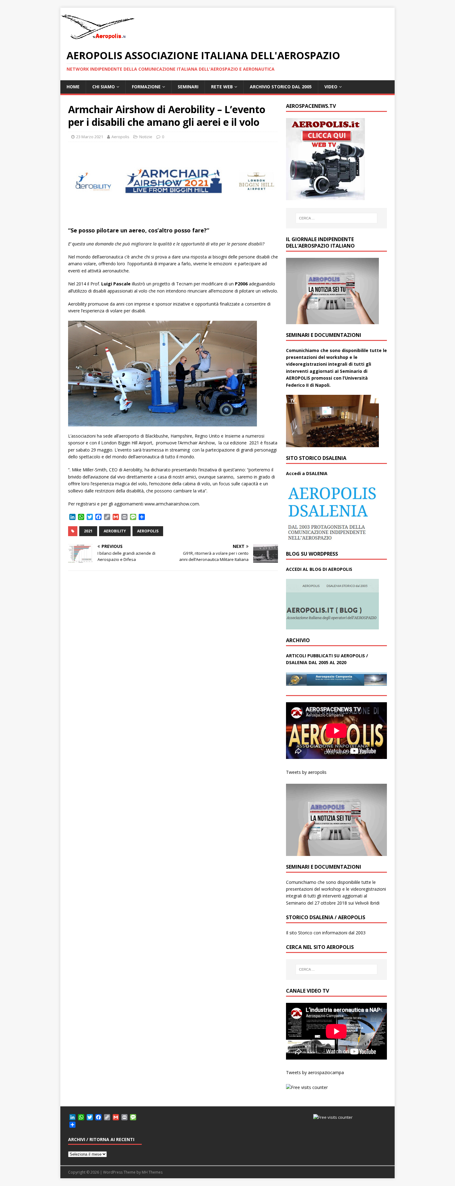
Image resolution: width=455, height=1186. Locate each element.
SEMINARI (188, 87)
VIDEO (330, 87)
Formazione (146, 87)
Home (73, 87)
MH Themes (152, 1172)
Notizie (145, 136)
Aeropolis (120, 136)
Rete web (222, 87)
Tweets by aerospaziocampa (315, 1072)
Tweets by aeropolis (306, 772)
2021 (88, 531)
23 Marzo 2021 (89, 136)
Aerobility (115, 531)
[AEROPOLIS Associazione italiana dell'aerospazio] (97, 39)
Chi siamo (103, 87)
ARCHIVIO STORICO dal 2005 (281, 87)
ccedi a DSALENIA (308, 473)
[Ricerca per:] (336, 218)
